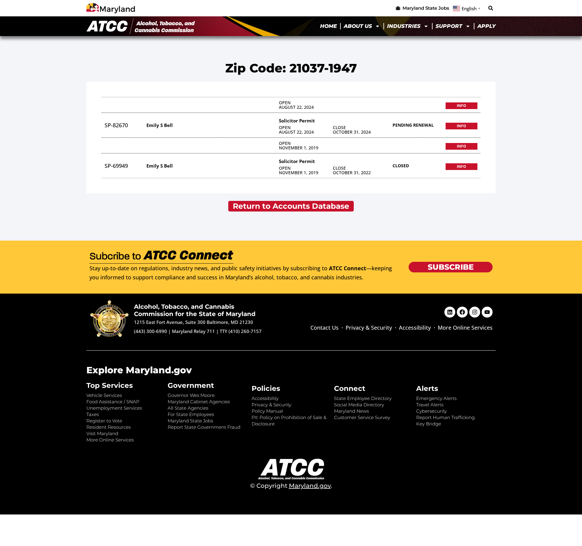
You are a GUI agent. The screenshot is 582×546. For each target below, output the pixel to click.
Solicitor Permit (297, 121)
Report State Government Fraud (204, 427)
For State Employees (191, 414)
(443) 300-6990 (150, 331)
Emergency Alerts (436, 398)
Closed (401, 165)
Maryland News (351, 411)
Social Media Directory (359, 405)
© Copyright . (291, 485)
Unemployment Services (114, 408)
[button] (491, 8)
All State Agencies (188, 408)
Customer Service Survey (362, 417)
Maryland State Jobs (190, 421)
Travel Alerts (429, 405)
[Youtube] (487, 312)
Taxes (92, 414)
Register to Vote (104, 421)
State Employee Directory (363, 398)
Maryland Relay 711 (194, 331)
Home (328, 26)
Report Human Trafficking (445, 417)
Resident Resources (108, 427)
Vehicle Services (104, 395)
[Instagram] (474, 312)
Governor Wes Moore (191, 395)
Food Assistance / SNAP (112, 402)
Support (449, 26)
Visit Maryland (102, 433)
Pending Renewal (413, 125)
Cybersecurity (431, 411)
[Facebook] (462, 312)
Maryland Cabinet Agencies (199, 402)
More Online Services (465, 327)
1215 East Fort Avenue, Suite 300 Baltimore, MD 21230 (193, 322)
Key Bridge (428, 424)
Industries (403, 26)
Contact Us (324, 327)
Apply (486, 26)
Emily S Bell (159, 125)
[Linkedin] (449, 312)
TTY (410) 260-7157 (241, 331)
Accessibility (415, 327)
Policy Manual (267, 411)
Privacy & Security (369, 327)
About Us (358, 26)
